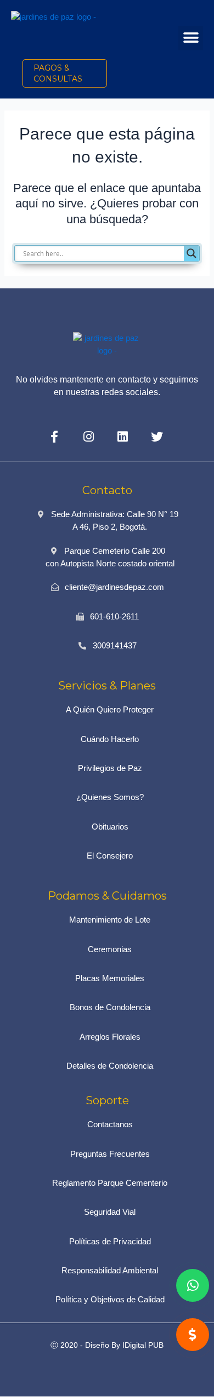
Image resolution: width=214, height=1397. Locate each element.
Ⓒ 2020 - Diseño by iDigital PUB (107, 1345)
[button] (190, 38)
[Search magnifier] (191, 253)
